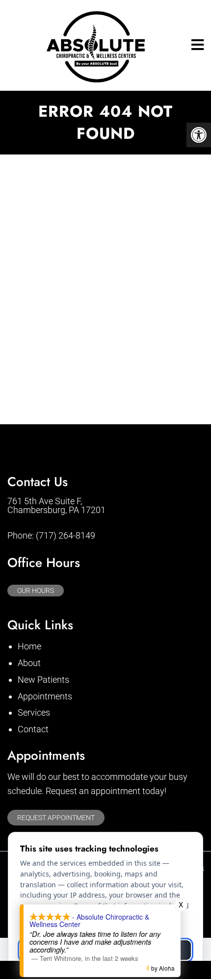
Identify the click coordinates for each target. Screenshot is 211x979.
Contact (33, 729)
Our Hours (35, 590)
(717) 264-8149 (65, 535)
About (29, 663)
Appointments (45, 696)
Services (34, 712)
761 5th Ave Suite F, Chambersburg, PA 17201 (56, 506)
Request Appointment (56, 818)
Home (29, 646)
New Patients (43, 679)
